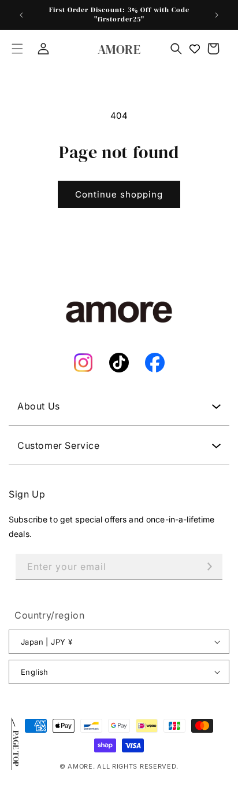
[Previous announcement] (21, 15)
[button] (17, 48)
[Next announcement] (216, 15)
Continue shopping (119, 194)
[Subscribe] (209, 566)
